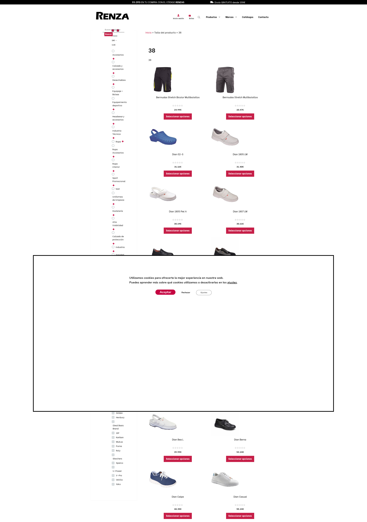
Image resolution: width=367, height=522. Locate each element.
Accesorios (118, 54)
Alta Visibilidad (117, 223)
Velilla (119, 479)
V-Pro (119, 475)
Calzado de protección (118, 238)
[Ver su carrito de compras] (190, 15)
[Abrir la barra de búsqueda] (199, 17)
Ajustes (203, 292)
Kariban (120, 437)
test (118, 188)
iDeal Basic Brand (118, 427)
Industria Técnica (116, 132)
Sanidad (120, 254)
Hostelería (117, 210)
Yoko (118, 484)
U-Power (117, 470)
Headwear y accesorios (118, 118)
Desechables (119, 79)
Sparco (119, 462)
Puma (119, 445)
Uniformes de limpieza (118, 198)
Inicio (149, 32)
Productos (211, 17)
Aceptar (165, 292)
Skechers (117, 458)
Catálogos (247, 17)
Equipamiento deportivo (119, 103)
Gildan (119, 412)
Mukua (119, 441)
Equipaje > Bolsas (117, 92)
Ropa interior (116, 165)
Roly (118, 450)
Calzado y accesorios (117, 67)
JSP (117, 432)
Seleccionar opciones (178, 116)
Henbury (120, 417)
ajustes (232, 282)
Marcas (230, 17)
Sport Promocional (118, 179)
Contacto (263, 17)
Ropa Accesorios (118, 151)
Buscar (108, 33)
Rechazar (185, 292)
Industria (120, 247)
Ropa (118, 141)
